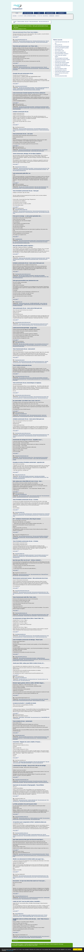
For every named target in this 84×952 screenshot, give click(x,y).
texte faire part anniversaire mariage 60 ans (40, 168)
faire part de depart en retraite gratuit (37, 699)
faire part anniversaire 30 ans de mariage (41, 457)
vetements (61, 13)
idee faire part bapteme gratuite (62, 47)
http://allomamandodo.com (20, 634)
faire (17, 13)
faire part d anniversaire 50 (37, 762)
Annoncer (51, 15)
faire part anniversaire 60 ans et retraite (25, 699)
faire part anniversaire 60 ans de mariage (26, 781)
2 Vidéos (19, 28)
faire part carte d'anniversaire (42, 42)
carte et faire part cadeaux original (60, 56)
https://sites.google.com (20, 342)
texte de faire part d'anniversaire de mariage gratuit (27, 240)
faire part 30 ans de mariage (27, 458)
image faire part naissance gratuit (62, 59)
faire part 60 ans (35, 898)
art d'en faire (21, 717)
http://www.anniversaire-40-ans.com (22, 376)
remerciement (50, 13)
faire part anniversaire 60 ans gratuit (41, 362)
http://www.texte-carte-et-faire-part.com (23, 274)
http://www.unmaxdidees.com (21, 413)
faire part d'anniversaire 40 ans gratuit (25, 592)
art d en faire (27, 717)
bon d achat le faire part (28, 916)
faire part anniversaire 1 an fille (24, 415)
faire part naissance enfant (61, 68)
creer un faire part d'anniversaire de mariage (27, 658)
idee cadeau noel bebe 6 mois (25, 680)
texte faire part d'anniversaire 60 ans (33, 129)
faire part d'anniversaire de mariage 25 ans (26, 457)
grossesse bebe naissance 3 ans (24, 818)
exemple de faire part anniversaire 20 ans (36, 897)
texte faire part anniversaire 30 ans (24, 67)
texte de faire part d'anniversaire (24, 150)
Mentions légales (19, 944)
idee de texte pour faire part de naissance (61, 73)
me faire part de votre (34, 303)
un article (45, 15)
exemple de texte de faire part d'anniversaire (29, 68)
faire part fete (15, 575)
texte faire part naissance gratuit (62, 62)
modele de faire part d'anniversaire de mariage (26, 88)
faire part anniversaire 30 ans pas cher (40, 416)
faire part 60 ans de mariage (38, 781)
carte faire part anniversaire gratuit (41, 106)
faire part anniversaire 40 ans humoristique (26, 396)
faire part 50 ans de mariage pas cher (30, 855)
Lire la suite (15, 36)
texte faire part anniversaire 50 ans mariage (26, 168)
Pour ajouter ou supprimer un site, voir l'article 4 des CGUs (24, 945)
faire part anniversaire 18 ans (24, 575)
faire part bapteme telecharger (61, 58)
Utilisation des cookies (44, 944)
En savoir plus (10, 950)
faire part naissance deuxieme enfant (19, 537)
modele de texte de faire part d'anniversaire (32, 304)
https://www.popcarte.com (20, 474)
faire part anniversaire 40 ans (43, 397)
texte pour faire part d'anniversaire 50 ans (40, 434)
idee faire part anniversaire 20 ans (22, 496)
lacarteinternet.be (18, 239)
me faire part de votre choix (24, 303)
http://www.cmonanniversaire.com (21, 455)
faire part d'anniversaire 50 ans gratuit (31, 212)
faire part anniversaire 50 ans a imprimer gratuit (38, 323)
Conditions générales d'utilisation (31, 944)
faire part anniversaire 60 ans (43, 782)
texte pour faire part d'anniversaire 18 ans (39, 592)
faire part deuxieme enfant (35, 819)
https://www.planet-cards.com (21, 656)
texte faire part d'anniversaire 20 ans (37, 67)
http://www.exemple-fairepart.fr (21, 86)
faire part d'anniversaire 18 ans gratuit (25, 875)
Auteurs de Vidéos (31, 15)
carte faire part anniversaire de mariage (26, 87)
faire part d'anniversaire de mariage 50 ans (22, 241)
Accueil (14, 15)
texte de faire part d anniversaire (37, 150)
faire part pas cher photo (60, 61)
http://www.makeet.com (19, 512)
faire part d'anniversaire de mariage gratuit (21, 107)
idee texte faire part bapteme (61, 64)
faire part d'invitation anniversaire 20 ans (41, 128)
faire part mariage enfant (60, 52)
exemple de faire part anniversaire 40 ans (30, 397)
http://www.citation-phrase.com (21, 209)
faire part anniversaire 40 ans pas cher (26, 416)
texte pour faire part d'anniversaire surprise (39, 614)
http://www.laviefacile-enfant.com (21, 816)
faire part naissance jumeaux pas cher (40, 916)
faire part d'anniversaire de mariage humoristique (32, 89)
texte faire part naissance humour (62, 71)
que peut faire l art (45, 717)
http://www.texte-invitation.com (21, 166)
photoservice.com (18, 301)
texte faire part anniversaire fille (43, 615)
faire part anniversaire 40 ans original (40, 396)
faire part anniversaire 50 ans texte (30, 435)
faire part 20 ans (44, 574)
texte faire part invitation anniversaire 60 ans (26, 128)
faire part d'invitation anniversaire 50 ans (34, 345)
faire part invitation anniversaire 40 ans (25, 377)
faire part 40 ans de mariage (17, 458)
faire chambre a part (59, 50)
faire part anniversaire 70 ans (24, 897)
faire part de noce (59, 49)
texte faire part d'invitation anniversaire (40, 377)
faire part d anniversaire (26, 762)
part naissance (28, 13)
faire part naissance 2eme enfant (24, 819)
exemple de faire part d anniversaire (26, 761)
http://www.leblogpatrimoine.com (21, 896)
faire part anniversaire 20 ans (36, 149)
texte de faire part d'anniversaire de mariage (37, 169)
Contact (57, 15)
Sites (25, 15)
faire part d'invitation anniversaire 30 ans (39, 276)
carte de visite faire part (32, 799)
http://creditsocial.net (19, 913)
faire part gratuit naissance (61, 70)
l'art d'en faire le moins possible (24, 937)
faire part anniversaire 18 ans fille (35, 415)
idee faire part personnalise (61, 75)
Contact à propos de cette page (56, 944)
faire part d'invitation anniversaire (32, 537)
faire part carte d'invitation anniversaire (27, 42)
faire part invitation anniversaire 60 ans (19, 129)
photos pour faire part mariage (25, 257)
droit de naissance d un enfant (39, 700)
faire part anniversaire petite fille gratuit (35, 495)
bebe (39, 13)
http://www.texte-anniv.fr (20, 359)
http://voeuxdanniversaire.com (21, 39)
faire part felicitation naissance (61, 53)
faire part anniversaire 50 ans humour (24, 323)
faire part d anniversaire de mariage (31, 782)
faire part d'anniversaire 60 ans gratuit (25, 361)
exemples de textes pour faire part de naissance (62, 66)
